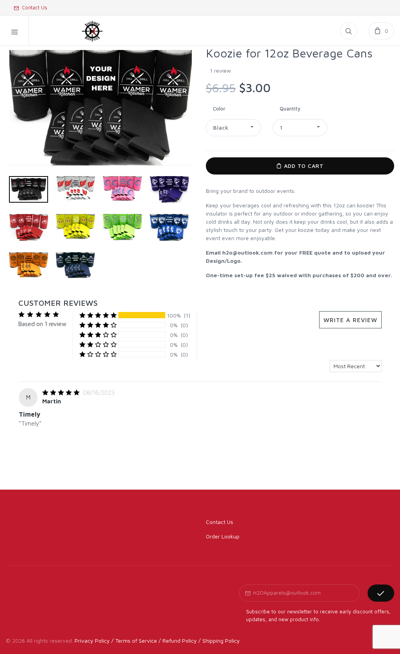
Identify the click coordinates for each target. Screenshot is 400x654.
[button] (233, 127)
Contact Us (33, 7)
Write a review (350, 319)
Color (219, 108)
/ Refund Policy (178, 640)
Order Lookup (222, 536)
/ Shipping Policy (219, 640)
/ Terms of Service (134, 640)
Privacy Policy (92, 640)
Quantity (290, 108)
